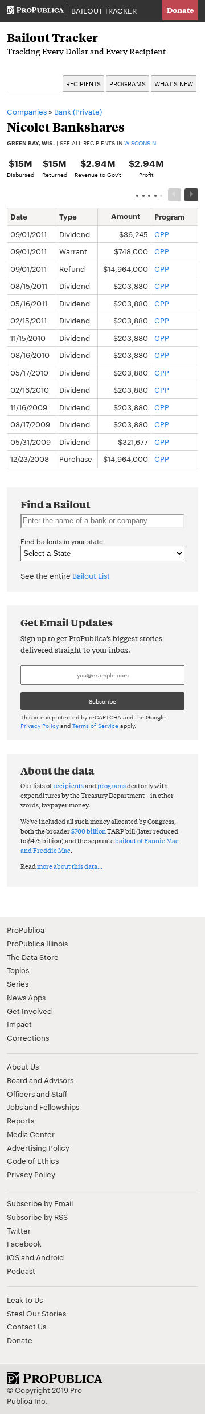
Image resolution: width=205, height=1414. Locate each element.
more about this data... (69, 866)
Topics (18, 970)
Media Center (31, 1134)
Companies (27, 111)
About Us (23, 1066)
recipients (68, 785)
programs (111, 785)
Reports (20, 1120)
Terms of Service (95, 725)
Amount (125, 216)
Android (50, 1257)
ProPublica (25, 929)
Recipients (83, 83)
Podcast (21, 1270)
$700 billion (88, 831)
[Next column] (191, 194)
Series (17, 983)
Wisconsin (140, 142)
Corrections (28, 1037)
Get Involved (29, 1010)
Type (68, 216)
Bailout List (91, 575)
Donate (180, 10)
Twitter (19, 1230)
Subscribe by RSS (37, 1216)
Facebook (24, 1243)
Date (18, 216)
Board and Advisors (40, 1080)
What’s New (173, 83)
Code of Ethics (33, 1160)
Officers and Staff (37, 1093)
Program (169, 216)
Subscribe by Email (40, 1203)
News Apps (26, 997)
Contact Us (26, 1326)
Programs (127, 83)
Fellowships (59, 1106)
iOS (13, 1257)
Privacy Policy (39, 725)
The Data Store (33, 957)
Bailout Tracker (104, 10)
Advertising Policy (38, 1147)
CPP (161, 234)
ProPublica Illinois (37, 943)
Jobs (15, 1106)
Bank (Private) (78, 111)
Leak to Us (25, 1299)
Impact (19, 1024)
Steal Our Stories (36, 1313)
